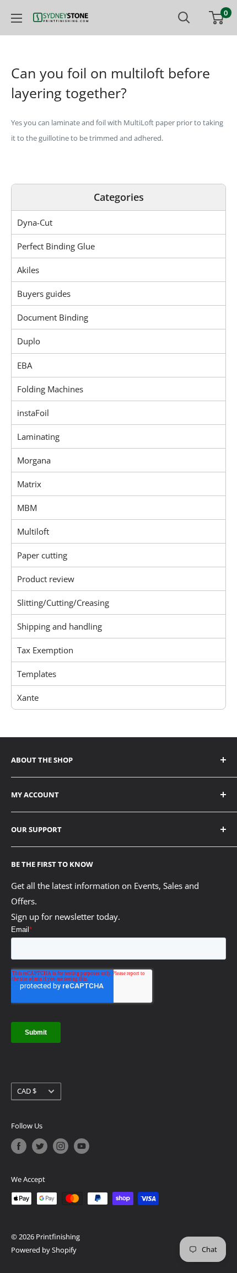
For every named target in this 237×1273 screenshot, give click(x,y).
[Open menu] (16, 18)
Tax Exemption (45, 650)
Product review (45, 578)
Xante (28, 697)
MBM (27, 507)
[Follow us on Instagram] (60, 1146)
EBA (24, 365)
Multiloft (33, 531)
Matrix (29, 483)
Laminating (38, 436)
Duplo (28, 341)
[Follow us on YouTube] (81, 1146)
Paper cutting (42, 555)
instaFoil (33, 412)
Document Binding (52, 317)
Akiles (28, 269)
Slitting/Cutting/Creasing (63, 602)
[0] (217, 17)
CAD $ (26, 1091)
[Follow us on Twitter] (39, 1146)
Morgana (34, 460)
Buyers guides (44, 293)
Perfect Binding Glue (56, 246)
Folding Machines (50, 389)
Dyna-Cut (34, 222)
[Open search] (184, 18)
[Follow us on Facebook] (18, 1146)
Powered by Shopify (44, 1250)
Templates (36, 673)
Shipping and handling (59, 626)
